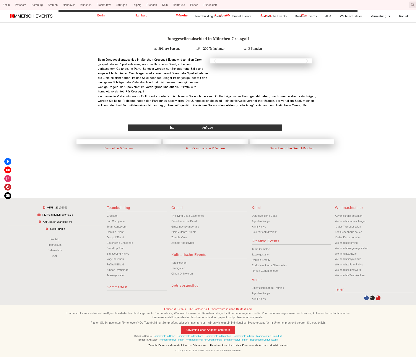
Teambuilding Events (209, 16)
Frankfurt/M (104, 4)
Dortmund (179, 4)
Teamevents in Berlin (164, 336)
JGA (328, 16)
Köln (165, 4)
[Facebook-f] (366, 298)
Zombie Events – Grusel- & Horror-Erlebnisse (177, 345)
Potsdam (20, 4)
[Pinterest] (7, 187)
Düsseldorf (210, 4)
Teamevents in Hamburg (190, 336)
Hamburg (37, 4)
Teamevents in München (218, 336)
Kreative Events (306, 16)
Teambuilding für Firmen (171, 339)
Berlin (6, 4)
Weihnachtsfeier (351, 16)
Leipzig (136, 4)
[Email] (7, 195)
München (85, 4)
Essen (194, 4)
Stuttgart (121, 4)
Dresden (151, 4)
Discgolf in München (118, 148)
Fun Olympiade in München (205, 148)
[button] (412, 5)
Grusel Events (241, 16)
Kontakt (404, 16)
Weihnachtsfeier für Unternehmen (204, 339)
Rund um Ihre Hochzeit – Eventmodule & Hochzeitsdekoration (249, 345)
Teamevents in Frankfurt (269, 336)
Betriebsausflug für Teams (264, 339)
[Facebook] (7, 161)
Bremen (53, 4)
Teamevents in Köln (243, 336)
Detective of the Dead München (292, 148)
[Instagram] (372, 298)
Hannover (69, 4)
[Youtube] (378, 298)
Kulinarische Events (273, 16)
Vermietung (378, 16)
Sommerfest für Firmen (236, 339)
